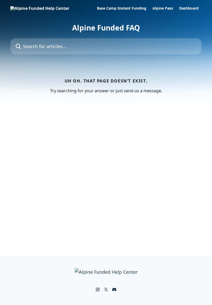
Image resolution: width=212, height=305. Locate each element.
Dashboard (189, 8)
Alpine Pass (163, 8)
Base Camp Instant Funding (121, 8)
